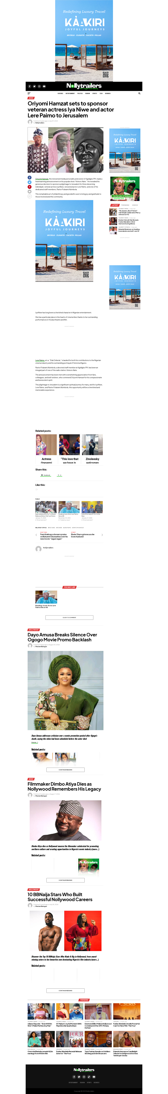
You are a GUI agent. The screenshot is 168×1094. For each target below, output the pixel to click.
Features (60, 93)
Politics (80, 93)
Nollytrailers (39, 123)
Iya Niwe (59, 527)
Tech (101, 93)
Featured (52, 527)
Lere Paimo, (40, 360)
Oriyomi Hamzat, (42, 179)
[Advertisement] (69, 297)
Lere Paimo (67, 527)
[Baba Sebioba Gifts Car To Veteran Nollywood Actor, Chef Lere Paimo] (46, 507)
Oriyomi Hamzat (78, 527)
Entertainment (70, 93)
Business (107, 93)
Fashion (87, 93)
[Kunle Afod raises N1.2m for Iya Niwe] (92, 507)
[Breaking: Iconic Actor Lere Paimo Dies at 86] (69, 507)
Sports (94, 93)
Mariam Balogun (41, 646)
